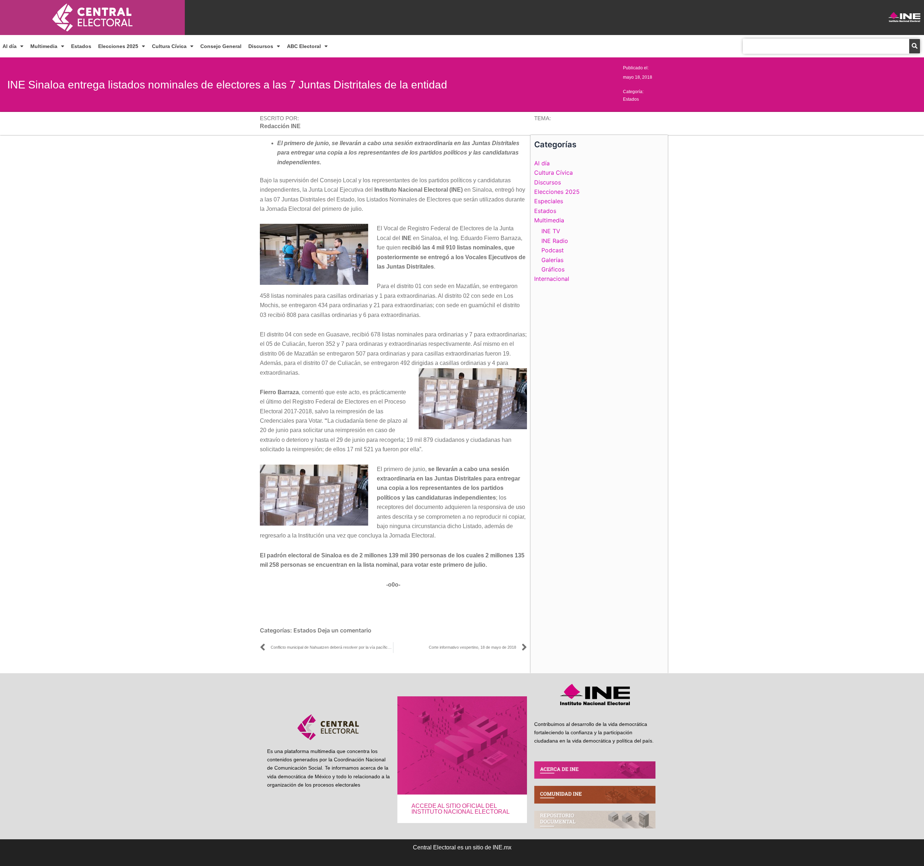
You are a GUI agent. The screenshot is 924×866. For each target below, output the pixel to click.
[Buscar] (914, 46)
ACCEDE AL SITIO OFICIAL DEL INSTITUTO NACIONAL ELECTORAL (460, 809)
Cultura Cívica (169, 46)
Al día (10, 46)
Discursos (260, 46)
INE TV (550, 231)
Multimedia (43, 46)
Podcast (552, 250)
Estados (81, 46)
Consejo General (220, 46)
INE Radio (554, 240)
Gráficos (553, 269)
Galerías (552, 260)
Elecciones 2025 (118, 46)
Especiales (548, 201)
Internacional (551, 278)
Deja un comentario (344, 630)
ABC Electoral (304, 46)
